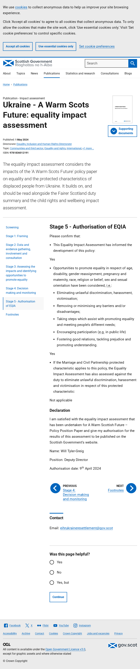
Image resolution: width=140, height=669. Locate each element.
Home (6, 84)
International (74, 148)
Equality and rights (55, 148)
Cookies (53, 633)
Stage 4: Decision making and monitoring (21, 290)
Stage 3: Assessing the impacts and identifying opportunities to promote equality (21, 273)
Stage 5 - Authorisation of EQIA (20, 304)
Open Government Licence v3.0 (65, 649)
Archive (26, 633)
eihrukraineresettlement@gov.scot (86, 528)
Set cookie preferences (97, 46)
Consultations (110, 73)
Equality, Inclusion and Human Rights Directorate (44, 144)
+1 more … (88, 148)
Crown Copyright (72, 633)
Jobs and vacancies (98, 633)
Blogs (128, 73)
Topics (20, 73)
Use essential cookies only (55, 46)
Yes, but (63, 582)
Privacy (118, 633)
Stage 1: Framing (17, 236)
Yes (59, 562)
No (59, 572)
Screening (12, 227)
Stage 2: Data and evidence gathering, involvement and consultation (18, 251)
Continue (58, 597)
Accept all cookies (18, 46)
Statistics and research (80, 73)
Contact (39, 633)
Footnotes (12, 314)
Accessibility (10, 633)
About (7, 73)
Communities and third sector (26, 148)
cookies (21, 7)
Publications (52, 73)
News (34, 73)
